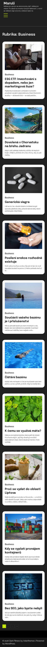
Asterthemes (29, 641)
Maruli (9, 3)
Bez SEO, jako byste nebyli (23, 608)
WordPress (10, 644)
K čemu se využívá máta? (23, 430)
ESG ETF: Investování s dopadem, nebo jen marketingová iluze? (20, 83)
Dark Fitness (14, 641)
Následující (17, 626)
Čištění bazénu (16, 377)
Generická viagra (17, 202)
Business (9, 74)
